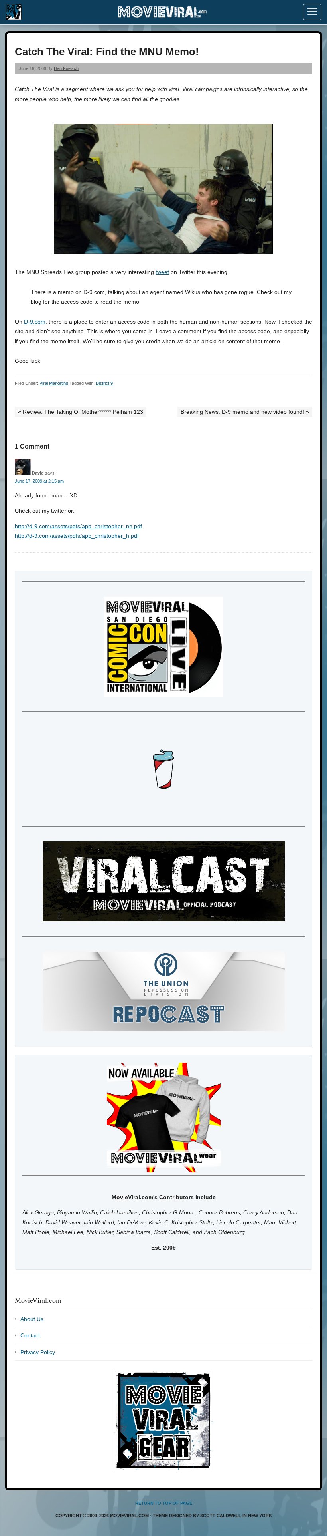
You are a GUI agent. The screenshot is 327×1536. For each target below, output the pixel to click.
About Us (31, 1319)
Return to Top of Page (163, 1503)
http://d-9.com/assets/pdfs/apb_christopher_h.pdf (77, 536)
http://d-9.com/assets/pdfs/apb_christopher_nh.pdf (78, 526)
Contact (30, 1335)
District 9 (104, 383)
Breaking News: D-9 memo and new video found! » (245, 412)
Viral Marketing (53, 383)
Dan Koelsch (66, 68)
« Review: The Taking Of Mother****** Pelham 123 (80, 412)
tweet (162, 272)
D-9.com (34, 321)
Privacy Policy (37, 1352)
